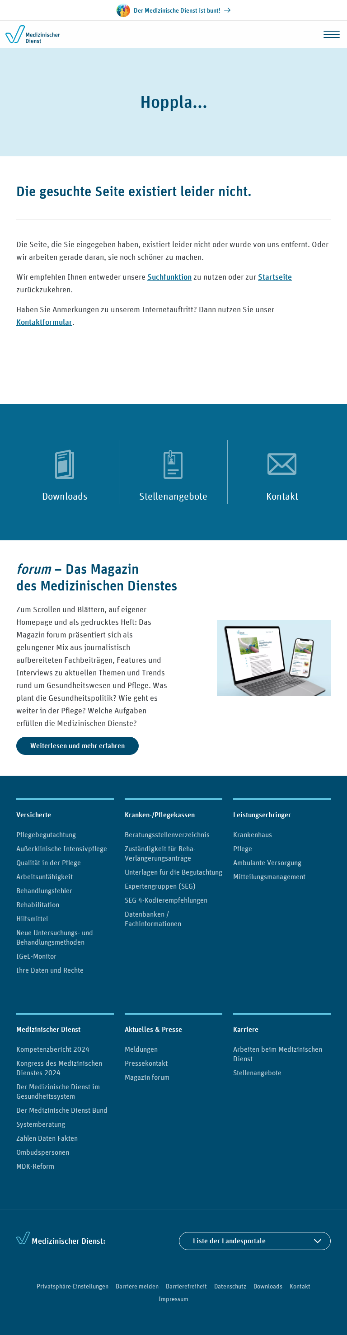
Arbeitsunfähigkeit (44, 876)
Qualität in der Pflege (48, 862)
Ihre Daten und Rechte (50, 969)
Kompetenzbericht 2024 (52, 1049)
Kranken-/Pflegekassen (160, 815)
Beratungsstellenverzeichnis (167, 834)
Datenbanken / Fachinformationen (153, 918)
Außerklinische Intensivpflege (61, 848)
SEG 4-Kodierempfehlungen (166, 899)
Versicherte (33, 815)
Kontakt (282, 496)
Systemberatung (40, 1124)
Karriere (245, 1029)
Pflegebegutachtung (46, 834)
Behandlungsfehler (44, 890)
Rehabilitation (37, 904)
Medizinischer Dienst (48, 1029)
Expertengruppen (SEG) (160, 885)
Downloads (65, 496)
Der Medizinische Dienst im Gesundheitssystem (58, 1091)
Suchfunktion (169, 277)
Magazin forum (147, 1077)
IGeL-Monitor (36, 955)
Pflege (242, 848)
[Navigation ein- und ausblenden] (332, 34)
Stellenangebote (173, 496)
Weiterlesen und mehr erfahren (77, 745)
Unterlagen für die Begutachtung (173, 871)
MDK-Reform (35, 1166)
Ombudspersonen (42, 1152)
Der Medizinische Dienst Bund (62, 1110)
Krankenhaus (252, 834)
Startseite (275, 277)
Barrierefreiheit (186, 1286)
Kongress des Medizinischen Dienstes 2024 (59, 1068)
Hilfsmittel (32, 918)
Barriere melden (137, 1286)
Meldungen (141, 1049)
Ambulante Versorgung (267, 862)
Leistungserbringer (262, 815)
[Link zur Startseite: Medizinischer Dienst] (41, 34)
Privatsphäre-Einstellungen (72, 1286)
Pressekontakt (146, 1063)
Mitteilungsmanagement (269, 876)
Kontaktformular (44, 322)
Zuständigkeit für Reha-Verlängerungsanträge (160, 853)
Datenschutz (230, 1286)
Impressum (173, 1299)
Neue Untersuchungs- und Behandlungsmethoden (54, 937)
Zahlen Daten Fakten (47, 1138)
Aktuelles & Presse (153, 1029)
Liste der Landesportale (229, 1241)
